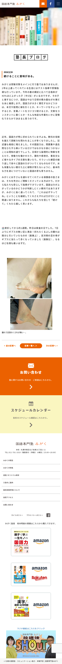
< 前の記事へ (10, 345)
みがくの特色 (8, 468)
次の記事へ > (52, 345)
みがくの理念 (8, 460)
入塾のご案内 (8, 482)
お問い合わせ (8, 505)
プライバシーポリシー (34, 515)
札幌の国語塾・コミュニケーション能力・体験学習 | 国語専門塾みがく (32, 661)
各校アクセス (8, 497)
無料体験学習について (11, 490)
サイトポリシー (17, 515)
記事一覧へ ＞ (31, 345)
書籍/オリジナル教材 (11, 475)
